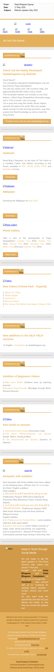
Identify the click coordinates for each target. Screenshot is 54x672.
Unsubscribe (42, 655)
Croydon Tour (24, 241)
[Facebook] (8, 30)
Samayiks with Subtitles (17, 476)
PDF (24, 166)
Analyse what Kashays (15, 526)
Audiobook (8, 169)
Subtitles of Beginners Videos (21, 376)
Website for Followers (22, 620)
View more (10, 254)
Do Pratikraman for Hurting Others (20, 520)
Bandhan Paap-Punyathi (16, 388)
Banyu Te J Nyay (12, 292)
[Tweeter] (20, 30)
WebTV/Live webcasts (39, 620)
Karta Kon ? (10, 298)
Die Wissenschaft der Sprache (22, 439)
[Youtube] (33, 30)
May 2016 (33, 201)
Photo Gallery (11, 230)
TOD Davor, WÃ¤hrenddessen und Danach (28, 434)
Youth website (26, 623)
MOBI (36, 166)
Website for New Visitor (14, 617)
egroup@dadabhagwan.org (28, 639)
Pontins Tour (44, 241)
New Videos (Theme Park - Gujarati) (25, 286)
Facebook (26, 582)
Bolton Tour (8, 247)
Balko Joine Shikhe (14, 382)
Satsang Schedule (30, 617)
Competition (20, 345)
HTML (44, 166)
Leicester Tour (30, 247)
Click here (35, 645)
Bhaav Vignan (11, 295)
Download (10, 177)
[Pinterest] (45, 30)
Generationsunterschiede (17, 431)
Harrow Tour (15, 244)
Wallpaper (9, 191)
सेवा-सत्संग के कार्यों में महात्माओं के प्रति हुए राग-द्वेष (26, 494)
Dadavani (8, 153)
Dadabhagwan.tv (11, 271)
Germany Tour (37, 244)
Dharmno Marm (12, 301)
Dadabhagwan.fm (13, 623)
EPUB (30, 166)
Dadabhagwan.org (11, 55)
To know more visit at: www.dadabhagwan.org (26, 121)
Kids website (36, 623)
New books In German (16, 424)
